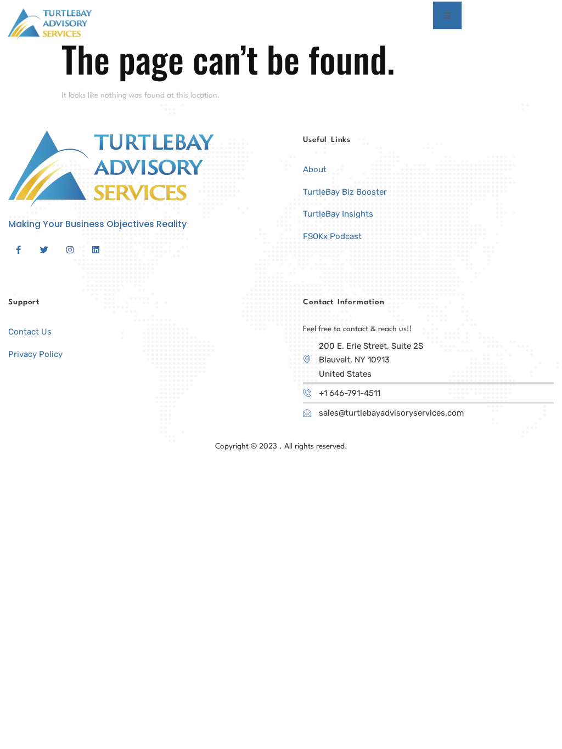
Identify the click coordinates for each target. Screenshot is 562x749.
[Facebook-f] (18, 250)
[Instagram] (70, 250)
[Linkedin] (95, 250)
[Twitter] (44, 250)
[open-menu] (447, 15)
